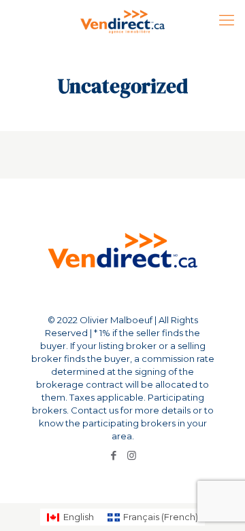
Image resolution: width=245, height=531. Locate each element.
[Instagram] (132, 455)
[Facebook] (113, 455)
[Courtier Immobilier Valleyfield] (122, 20)
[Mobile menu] (226, 20)
